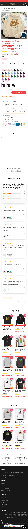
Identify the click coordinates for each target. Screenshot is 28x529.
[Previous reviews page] (18, 301)
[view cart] (26, 4)
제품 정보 (3, 483)
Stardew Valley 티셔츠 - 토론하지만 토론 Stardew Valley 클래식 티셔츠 (20, 392)
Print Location (5, 81)
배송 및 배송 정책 (4, 497)
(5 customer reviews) (12, 51)
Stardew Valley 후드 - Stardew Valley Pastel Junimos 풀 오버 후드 (19, 423)
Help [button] (25, 527)
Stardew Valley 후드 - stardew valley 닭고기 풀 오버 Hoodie (7, 370)
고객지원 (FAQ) (4, 504)
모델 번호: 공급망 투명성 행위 (7, 490)
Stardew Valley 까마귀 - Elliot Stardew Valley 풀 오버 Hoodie (7, 423)
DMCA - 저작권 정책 (5, 488)
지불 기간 (3, 498)
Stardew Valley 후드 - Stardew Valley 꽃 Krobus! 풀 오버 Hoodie (7, 392)
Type (3, 56)
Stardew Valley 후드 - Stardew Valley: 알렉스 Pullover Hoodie (19, 444)
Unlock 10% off (3, 523)
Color (3, 68)
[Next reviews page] (25, 301)
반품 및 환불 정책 (4, 500)
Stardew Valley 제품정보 (9, 8)
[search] (24, 4)
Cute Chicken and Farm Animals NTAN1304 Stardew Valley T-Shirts (6, 328)
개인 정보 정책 (4, 486)
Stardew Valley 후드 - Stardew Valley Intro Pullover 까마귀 (19, 370)
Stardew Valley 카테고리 (6, 10)
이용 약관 (3, 485)
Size (2, 61)
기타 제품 (3, 502)
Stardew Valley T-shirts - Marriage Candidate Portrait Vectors (7, 349)
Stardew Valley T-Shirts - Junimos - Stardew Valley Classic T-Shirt (20, 349)
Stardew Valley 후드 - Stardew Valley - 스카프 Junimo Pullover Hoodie (7, 444)
